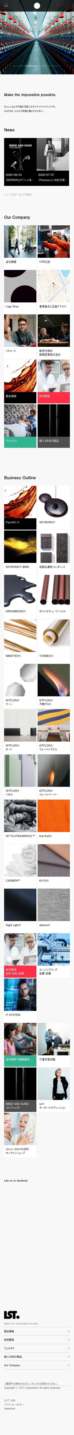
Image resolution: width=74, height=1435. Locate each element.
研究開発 (9, 1340)
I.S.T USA (9, 1400)
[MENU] (6, 6)
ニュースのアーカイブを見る (18, 194)
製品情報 (9, 1331)
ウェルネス (9, 1348)
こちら (32, 1384)
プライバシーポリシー (14, 1404)
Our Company (12, 1365)
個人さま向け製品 (13, 1357)
